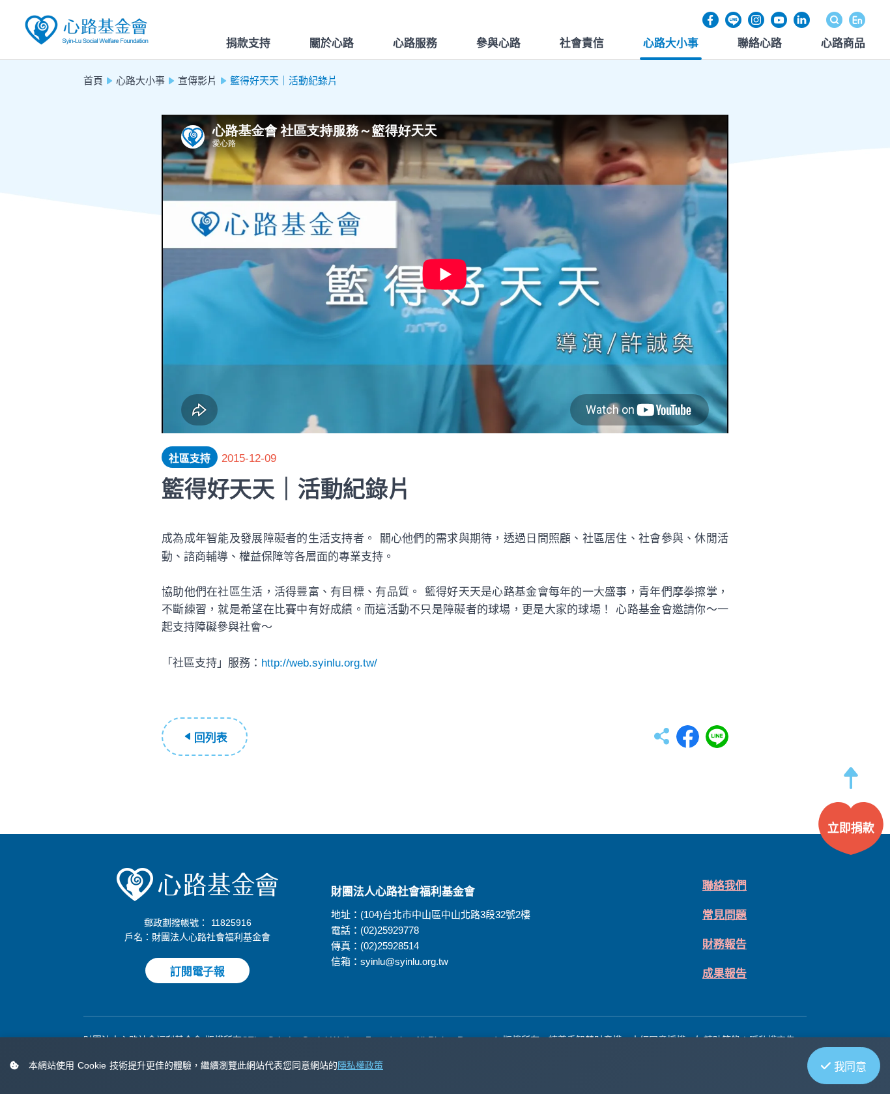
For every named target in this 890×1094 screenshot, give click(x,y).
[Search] (834, 20)
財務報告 (724, 944)
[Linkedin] (802, 20)
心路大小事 (140, 80)
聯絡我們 (724, 886)
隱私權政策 (360, 1065)
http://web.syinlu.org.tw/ (319, 663)
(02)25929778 (389, 930)
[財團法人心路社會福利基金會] (87, 29)
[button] (850, 784)
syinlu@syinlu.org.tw (404, 961)
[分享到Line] (717, 736)
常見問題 (724, 915)
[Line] (733, 20)
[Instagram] (756, 20)
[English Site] (857, 20)
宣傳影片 (197, 80)
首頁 (93, 80)
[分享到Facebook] (687, 736)
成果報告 (724, 974)
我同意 (850, 1067)
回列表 (210, 738)
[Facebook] (710, 20)
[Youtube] (779, 20)
